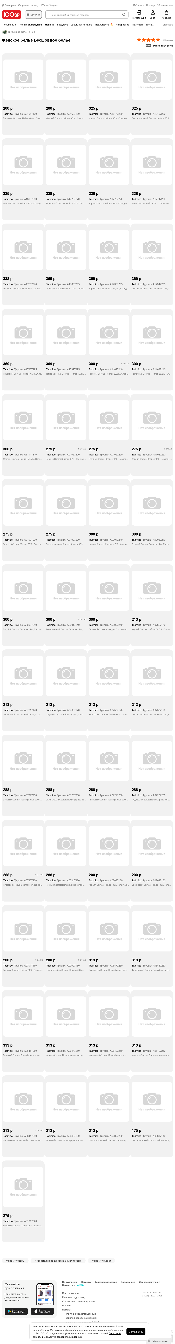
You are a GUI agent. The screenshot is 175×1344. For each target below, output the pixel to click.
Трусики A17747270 (148, 199)
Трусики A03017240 (63, 625)
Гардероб (62, 24)
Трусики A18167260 (148, 113)
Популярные (9, 24)
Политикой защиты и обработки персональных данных (77, 1335)
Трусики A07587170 (148, 710)
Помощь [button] (150, 5)
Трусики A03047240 (106, 539)
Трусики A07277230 (106, 795)
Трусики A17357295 (106, 284)
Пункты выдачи (70, 1293)
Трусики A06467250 (148, 965)
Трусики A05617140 (148, 1136)
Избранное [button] (138, 5)
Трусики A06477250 (106, 965)
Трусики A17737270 (20, 284)
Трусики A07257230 (20, 880)
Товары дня (128, 1281)
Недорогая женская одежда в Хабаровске (58, 1260)
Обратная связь (159, 1341)
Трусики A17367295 (63, 284)
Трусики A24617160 (20, 113)
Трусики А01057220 (106, 454)
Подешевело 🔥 (104, 24)
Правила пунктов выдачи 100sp (81, 1321)
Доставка (168, 24)
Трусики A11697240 (106, 369)
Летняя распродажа (30, 24)
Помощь (67, 1309)
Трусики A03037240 (148, 539)
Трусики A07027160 (148, 880)
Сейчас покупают (149, 1281)
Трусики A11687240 (148, 369)
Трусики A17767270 (63, 199)
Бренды (149, 24)
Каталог (35, 14)
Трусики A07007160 (63, 965)
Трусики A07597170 (106, 710)
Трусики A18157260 (20, 199)
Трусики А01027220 (63, 539)
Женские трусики (101, 1260)
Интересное (122, 24)
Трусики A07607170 (63, 710)
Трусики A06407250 (63, 1136)
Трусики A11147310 (20, 454)
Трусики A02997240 (106, 625)
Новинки (50, 24)
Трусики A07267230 (148, 795)
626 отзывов (168, 39)
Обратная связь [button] (165, 5)
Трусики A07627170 (148, 625)
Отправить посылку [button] (28, 5)
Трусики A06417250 (20, 1136)
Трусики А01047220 (148, 454)
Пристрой (137, 24)
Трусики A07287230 (63, 795)
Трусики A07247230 (63, 880)
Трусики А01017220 (20, 1221)
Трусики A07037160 (106, 880)
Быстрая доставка (106, 1281)
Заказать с (73, 1285)
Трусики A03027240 (20, 625)
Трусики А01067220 (63, 454)
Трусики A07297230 (20, 795)
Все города (10, 5)
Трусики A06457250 (20, 1050)
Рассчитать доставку (73, 1297)
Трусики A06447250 (63, 1050)
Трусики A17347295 (148, 284)
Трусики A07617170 (20, 710)
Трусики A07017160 (20, 965)
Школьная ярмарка (81, 24)
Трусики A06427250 (148, 1050)
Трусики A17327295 (63, 369)
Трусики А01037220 (20, 539)
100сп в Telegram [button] (49, 5)
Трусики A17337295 (20, 369)
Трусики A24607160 (63, 113)
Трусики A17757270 (106, 199)
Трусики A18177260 (106, 113)
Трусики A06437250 (106, 1050)
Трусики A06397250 (106, 1136)
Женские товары (15, 1260)
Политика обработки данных (80, 1313)
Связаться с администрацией (78, 1301)
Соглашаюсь (136, 1331)
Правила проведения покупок (80, 1317)
